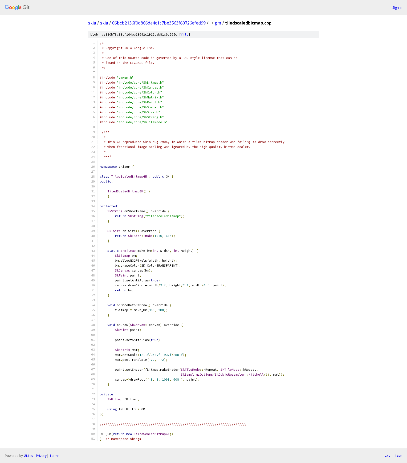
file (184, 34)
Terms (54, 455)
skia (92, 23)
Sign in (397, 7)
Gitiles (28, 455)
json (398, 455)
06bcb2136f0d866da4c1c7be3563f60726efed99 (159, 23)
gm (218, 23)
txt (387, 455)
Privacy (41, 455)
